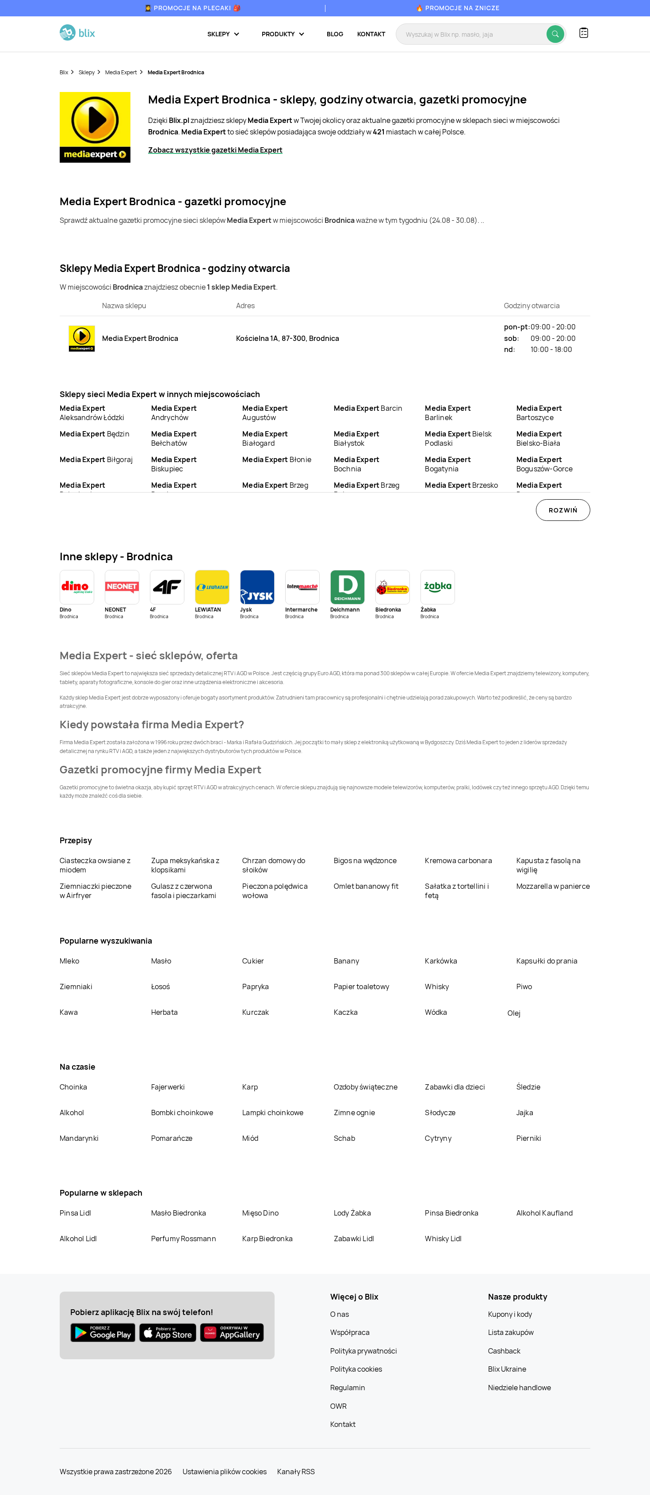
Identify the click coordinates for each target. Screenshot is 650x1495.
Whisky (437, 986)
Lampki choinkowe (272, 1112)
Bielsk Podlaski (458, 438)
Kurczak (255, 1012)
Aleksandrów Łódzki (92, 412)
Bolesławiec (82, 489)
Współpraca (350, 1332)
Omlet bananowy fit (366, 886)
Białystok (356, 438)
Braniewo (174, 489)
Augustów (265, 412)
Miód (250, 1138)
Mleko (69, 961)
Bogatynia (447, 464)
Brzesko (461, 485)
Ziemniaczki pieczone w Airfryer (95, 890)
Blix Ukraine (507, 1369)
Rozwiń (563, 510)
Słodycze (440, 1112)
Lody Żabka (352, 1213)
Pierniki (529, 1138)
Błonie (276, 459)
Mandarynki (79, 1138)
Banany (346, 961)
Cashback (504, 1351)
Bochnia (356, 464)
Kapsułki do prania (547, 961)
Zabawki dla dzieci (455, 1087)
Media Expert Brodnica (176, 72)
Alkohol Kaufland (544, 1213)
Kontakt (371, 34)
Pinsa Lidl (75, 1213)
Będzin (95, 434)
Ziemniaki (76, 986)
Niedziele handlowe (519, 1387)
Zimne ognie (354, 1112)
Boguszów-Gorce (544, 464)
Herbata (164, 1012)
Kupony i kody (510, 1314)
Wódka (436, 1012)
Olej (514, 1013)
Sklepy (87, 72)
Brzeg (275, 485)
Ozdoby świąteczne (366, 1087)
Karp (250, 1087)
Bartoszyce (539, 412)
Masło (161, 961)
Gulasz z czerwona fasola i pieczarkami (184, 890)
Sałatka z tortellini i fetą (457, 890)
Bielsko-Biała (539, 438)
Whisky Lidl (443, 1238)
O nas (339, 1314)
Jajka (524, 1112)
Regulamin (347, 1387)
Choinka (73, 1087)
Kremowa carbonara (458, 860)
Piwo (524, 986)
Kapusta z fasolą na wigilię (548, 865)
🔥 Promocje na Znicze (458, 8)
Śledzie (528, 1087)
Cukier (253, 961)
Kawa (69, 1012)
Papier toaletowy (361, 986)
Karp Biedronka (267, 1238)
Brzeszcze (539, 489)
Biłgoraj (96, 459)
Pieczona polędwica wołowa (275, 890)
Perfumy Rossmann (183, 1238)
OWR (338, 1406)
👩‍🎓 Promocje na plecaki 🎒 (192, 8)
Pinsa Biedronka (451, 1213)
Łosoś (160, 986)
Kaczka (346, 1012)
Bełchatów (174, 438)
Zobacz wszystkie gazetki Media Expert (215, 150)
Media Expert (121, 72)
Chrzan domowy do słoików (273, 865)
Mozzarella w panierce (553, 886)
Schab (344, 1138)
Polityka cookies (356, 1369)
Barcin (368, 408)
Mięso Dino (260, 1213)
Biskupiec (174, 464)
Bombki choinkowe (182, 1112)
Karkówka (441, 961)
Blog (335, 34)
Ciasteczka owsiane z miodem (95, 865)
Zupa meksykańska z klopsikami (185, 865)
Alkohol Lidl (78, 1238)
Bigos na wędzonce (365, 860)
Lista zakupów (511, 1332)
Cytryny (438, 1138)
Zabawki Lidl (354, 1238)
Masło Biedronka (178, 1213)
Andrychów (174, 412)
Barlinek (447, 412)
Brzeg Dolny (367, 489)
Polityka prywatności (363, 1351)
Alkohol (72, 1112)
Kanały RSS (296, 1471)
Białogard (265, 438)
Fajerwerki (168, 1087)
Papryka (255, 986)
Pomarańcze (172, 1138)
